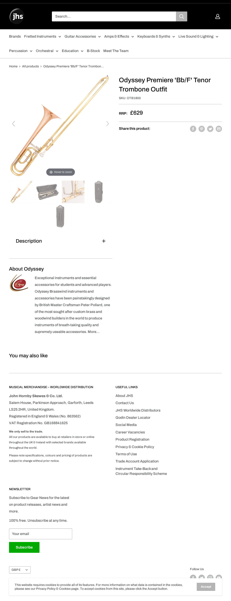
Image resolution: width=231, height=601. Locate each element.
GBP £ (16, 569)
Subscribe (24, 547)
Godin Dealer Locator (133, 417)
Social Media (126, 425)
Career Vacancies (130, 432)
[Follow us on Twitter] (202, 578)
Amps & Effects (116, 36)
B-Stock (93, 51)
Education (70, 51)
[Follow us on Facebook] (193, 578)
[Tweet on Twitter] (210, 128)
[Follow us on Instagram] (210, 578)
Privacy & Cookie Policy (135, 447)
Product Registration (132, 439)
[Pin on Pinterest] (202, 128)
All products (30, 66)
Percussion (18, 51)
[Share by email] (219, 128)
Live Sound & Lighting (195, 36)
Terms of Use (126, 454)
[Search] (181, 16)
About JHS (124, 396)
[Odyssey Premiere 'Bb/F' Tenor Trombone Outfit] (22, 192)
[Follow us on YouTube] (219, 578)
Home (13, 66)
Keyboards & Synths (153, 36)
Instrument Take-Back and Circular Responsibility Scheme (141, 471)
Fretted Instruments (40, 36)
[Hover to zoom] (60, 126)
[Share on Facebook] (193, 128)
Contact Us (125, 403)
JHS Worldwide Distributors (138, 410)
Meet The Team (116, 51)
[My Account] (217, 16)
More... (94, 332)
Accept (206, 586)
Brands (15, 36)
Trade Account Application (137, 461)
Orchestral (44, 51)
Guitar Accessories (80, 36)
